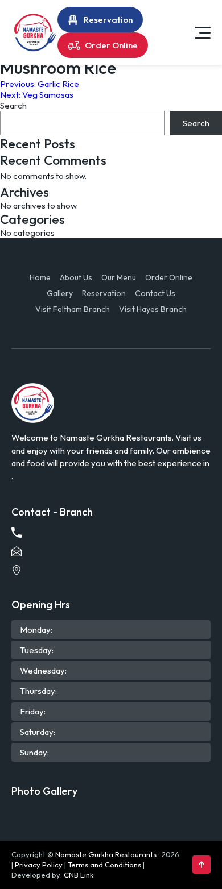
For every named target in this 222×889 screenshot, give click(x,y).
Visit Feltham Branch (72, 309)
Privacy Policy (39, 864)
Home (40, 277)
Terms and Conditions (104, 864)
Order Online (111, 45)
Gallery (60, 293)
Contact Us (155, 293)
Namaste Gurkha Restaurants (106, 854)
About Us (76, 277)
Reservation (108, 19)
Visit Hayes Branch (153, 309)
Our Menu (118, 277)
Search (13, 105)
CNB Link (78, 874)
